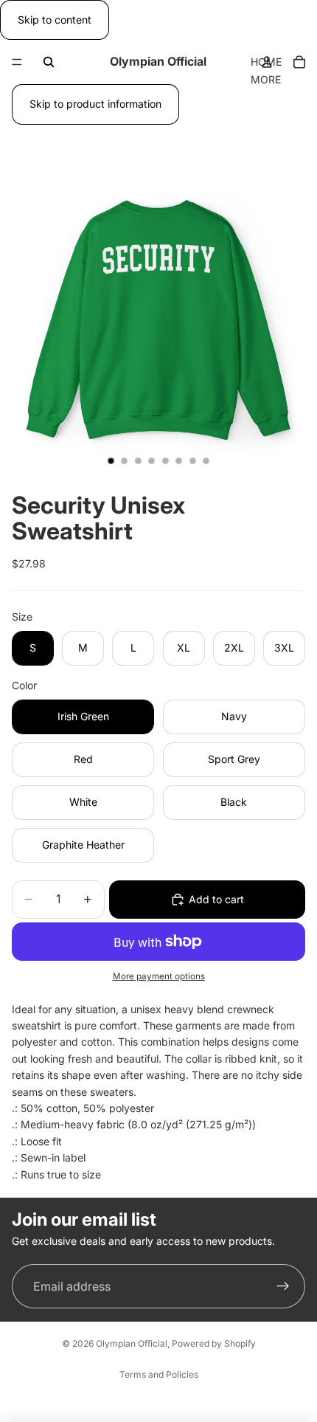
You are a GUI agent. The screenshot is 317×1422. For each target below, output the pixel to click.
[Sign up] (283, 1286)
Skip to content (54, 19)
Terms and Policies (158, 1374)
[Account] (267, 62)
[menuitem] (265, 80)
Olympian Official (131, 1343)
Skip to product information (95, 103)
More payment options (159, 976)
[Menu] (17, 63)
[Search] (48, 62)
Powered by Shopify (214, 1343)
